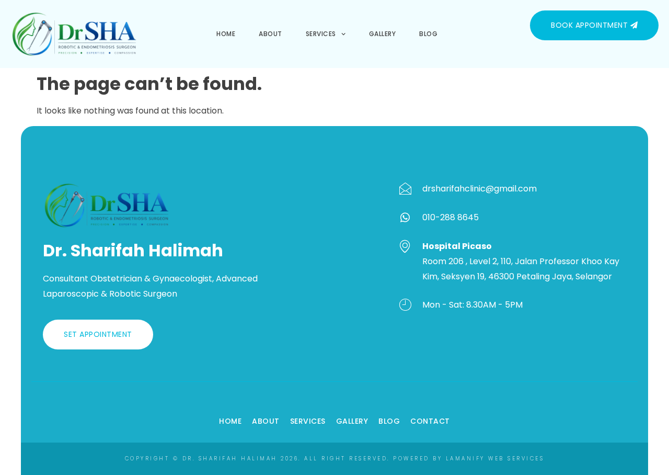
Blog (428, 33)
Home (225, 33)
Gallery (382, 33)
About (270, 33)
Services (321, 33)
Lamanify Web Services (495, 458)
